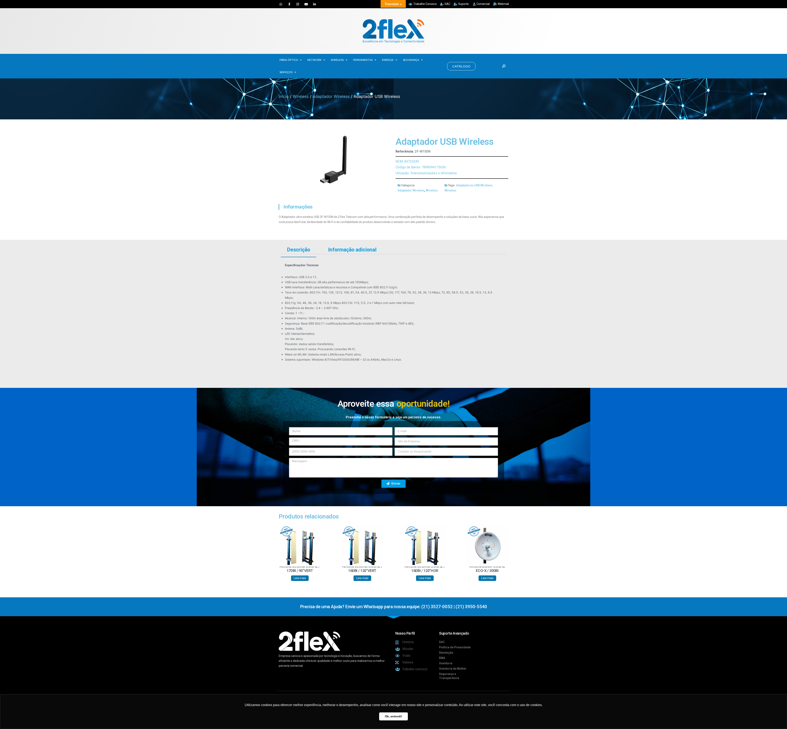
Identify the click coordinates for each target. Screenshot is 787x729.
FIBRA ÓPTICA (289, 59)
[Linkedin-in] (314, 4)
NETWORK (314, 59)
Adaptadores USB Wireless (474, 185)
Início (284, 96)
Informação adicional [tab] (352, 250)
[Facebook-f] (289, 4)
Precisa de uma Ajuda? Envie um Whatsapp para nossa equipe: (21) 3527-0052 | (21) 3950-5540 (393, 606)
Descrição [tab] (298, 250)
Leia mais (300, 578)
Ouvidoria (445, 663)
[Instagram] (298, 4)
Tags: (451, 185)
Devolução (446, 652)
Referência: (405, 151)
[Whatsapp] (281, 4)
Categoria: (408, 185)
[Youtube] (306, 4)
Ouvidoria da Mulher (452, 668)
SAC (442, 642)
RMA (442, 658)
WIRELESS (337, 59)
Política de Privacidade (455, 647)
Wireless (301, 96)
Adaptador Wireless (331, 96)
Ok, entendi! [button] (393, 716)
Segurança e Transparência (449, 676)
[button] (461, 66)
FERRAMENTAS (363, 59)
